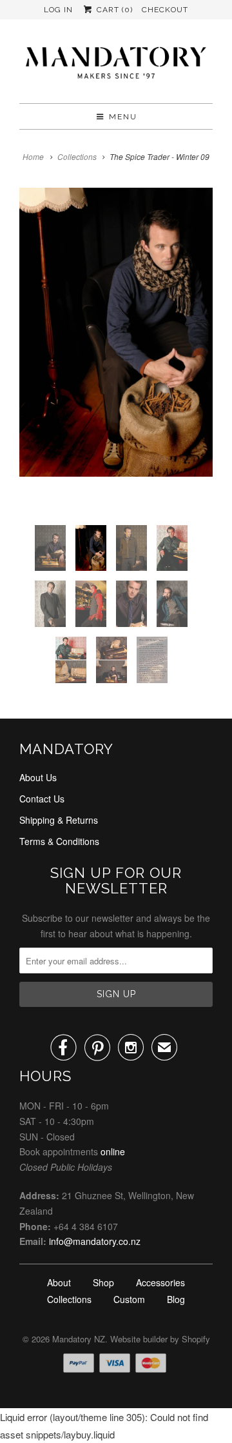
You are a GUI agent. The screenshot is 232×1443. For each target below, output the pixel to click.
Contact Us (41, 798)
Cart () (113, 9)
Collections (77, 156)
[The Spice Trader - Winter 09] (116, 332)
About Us (38, 777)
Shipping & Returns (58, 819)
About (59, 1282)
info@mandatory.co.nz (94, 1241)
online (113, 1151)
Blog (176, 1299)
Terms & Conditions (59, 841)
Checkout (165, 9)
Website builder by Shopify (160, 1339)
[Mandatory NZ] (116, 66)
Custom (129, 1299)
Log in (58, 9)
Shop (103, 1282)
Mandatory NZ (78, 1339)
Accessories (160, 1282)
